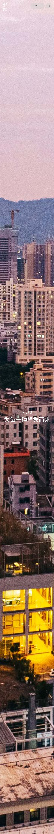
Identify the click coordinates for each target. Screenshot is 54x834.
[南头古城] (5, 7)
